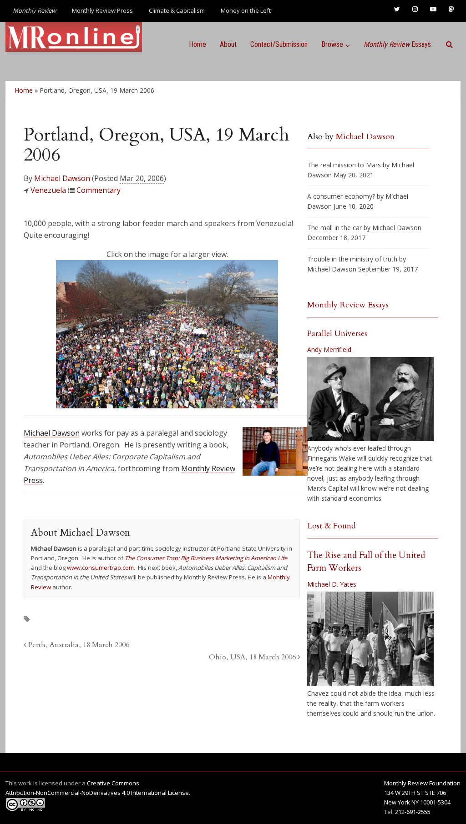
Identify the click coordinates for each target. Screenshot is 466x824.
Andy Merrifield (329, 349)
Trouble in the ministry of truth (352, 259)
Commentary (98, 190)
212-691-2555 (413, 812)
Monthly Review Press (102, 10)
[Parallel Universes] (370, 399)
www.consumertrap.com (100, 567)
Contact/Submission (279, 44)
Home (197, 44)
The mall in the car (334, 227)
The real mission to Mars (344, 165)
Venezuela (48, 190)
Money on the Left (246, 10)
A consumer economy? (341, 196)
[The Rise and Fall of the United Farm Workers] (370, 639)
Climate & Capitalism (177, 10)
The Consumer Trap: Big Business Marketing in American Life (206, 558)
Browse (332, 44)
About (228, 44)
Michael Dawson (62, 178)
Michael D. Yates (331, 584)
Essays (397, 44)
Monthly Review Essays (348, 305)
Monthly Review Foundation (422, 783)
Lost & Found (331, 526)
